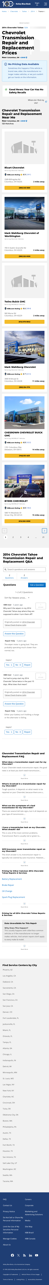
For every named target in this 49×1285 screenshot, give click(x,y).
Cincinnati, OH (9, 1102)
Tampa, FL (7, 1042)
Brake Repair (8, 885)
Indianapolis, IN (9, 1060)
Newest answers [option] (19, 597)
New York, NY (8, 1090)
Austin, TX (7, 1133)
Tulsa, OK (7, 1108)
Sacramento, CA (9, 988)
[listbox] (19, 597)
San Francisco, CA (10, 1000)
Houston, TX (8, 1151)
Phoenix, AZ (7, 970)
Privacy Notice (9, 1211)
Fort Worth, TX (9, 1145)
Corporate (29, 1205)
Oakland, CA (8, 982)
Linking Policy (20, 1279)
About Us (7, 1244)
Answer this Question (14, 634)
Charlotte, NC (8, 1096)
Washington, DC (9, 1169)
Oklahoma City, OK (10, 1115)
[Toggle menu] (45, 4)
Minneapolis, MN (10, 1072)
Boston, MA (7, 1121)
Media (27, 1220)
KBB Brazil (29, 1232)
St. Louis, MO (8, 1078)
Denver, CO (7, 1012)
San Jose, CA (8, 1006)
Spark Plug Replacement (13, 897)
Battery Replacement (12, 879)
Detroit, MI (7, 1066)
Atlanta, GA (7, 1048)
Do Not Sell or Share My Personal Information (13, 1219)
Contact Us (7, 1205)
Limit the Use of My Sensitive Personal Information (11, 1229)
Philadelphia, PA (9, 1127)
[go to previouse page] (44, 530)
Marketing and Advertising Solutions (34, 1213)
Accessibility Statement (35, 1279)
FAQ (4, 1199)
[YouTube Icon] (36, 1255)
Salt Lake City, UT (10, 1163)
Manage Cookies (10, 1238)
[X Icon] (18, 1255)
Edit (26, 27)
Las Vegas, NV (8, 1084)
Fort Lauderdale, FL (11, 1018)
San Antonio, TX (9, 1157)
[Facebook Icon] (12, 1255)
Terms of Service (8, 1279)
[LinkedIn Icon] (30, 1255)
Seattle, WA (7, 1175)
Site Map (28, 1226)
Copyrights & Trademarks (10, 1274)
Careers (28, 1199)
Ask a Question (37, 585)
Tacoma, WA (8, 1181)
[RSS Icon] (24, 1255)
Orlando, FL (7, 1036)
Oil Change (7, 891)
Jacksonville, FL (9, 1024)
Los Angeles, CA (9, 976)
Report (27, 665)
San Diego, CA (8, 994)
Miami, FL (7, 1030)
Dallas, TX (7, 1139)
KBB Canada (30, 1238)
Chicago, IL (7, 1054)
